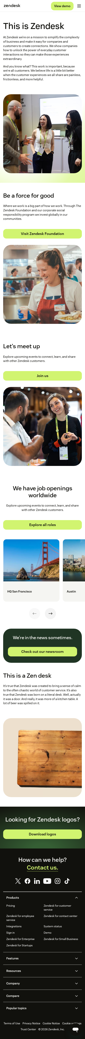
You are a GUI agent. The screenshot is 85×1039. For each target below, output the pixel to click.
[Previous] (34, 613)
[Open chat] (75, 1029)
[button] (39, 898)
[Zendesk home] (12, 6)
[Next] (50, 613)
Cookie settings (71, 1023)
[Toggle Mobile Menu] (79, 6)
